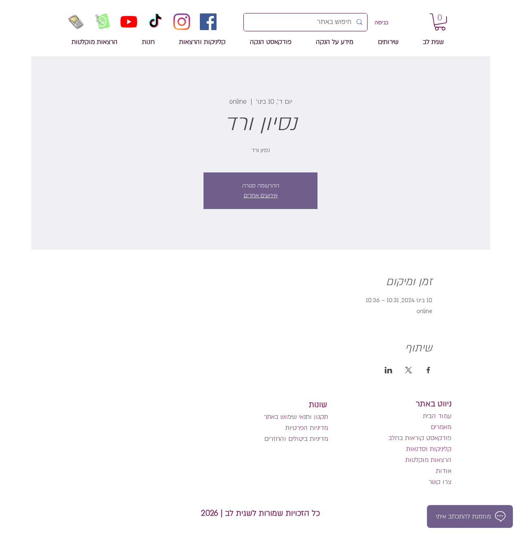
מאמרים (440, 427)
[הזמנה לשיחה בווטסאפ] (102, 21)
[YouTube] (128, 21)
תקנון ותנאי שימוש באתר (296, 416)
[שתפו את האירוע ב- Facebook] (428, 370)
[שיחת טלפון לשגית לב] (76, 21)
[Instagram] (181, 21)
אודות (443, 470)
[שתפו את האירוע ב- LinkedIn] (388, 370)
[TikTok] (155, 21)
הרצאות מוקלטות (428, 459)
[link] (440, 22)
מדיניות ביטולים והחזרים (296, 438)
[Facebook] (208, 21)
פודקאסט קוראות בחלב (419, 438)
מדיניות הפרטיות (306, 427)
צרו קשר (440, 481)
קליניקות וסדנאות (428, 448)
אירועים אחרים (261, 195)
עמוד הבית (437, 416)
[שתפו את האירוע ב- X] (408, 370)
